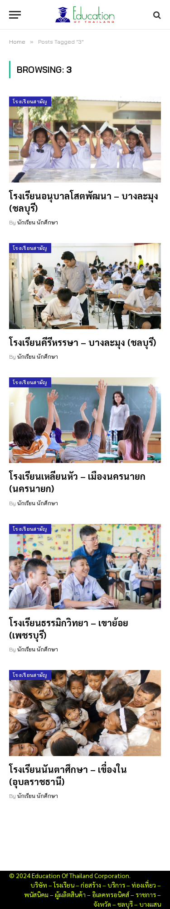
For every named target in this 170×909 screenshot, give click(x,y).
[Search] (156, 15)
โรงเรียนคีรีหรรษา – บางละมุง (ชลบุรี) (82, 342)
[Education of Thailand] (85, 15)
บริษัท (38, 885)
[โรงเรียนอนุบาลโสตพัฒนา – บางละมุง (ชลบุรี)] (85, 139)
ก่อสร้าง (91, 885)
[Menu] (15, 15)
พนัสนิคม (36, 894)
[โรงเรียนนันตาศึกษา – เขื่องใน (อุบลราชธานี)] (85, 713)
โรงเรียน (63, 885)
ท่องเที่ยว (143, 885)
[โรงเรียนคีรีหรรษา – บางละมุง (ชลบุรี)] (85, 286)
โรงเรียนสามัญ (30, 101)
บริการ (116, 885)
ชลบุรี (125, 904)
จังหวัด (102, 904)
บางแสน (150, 904)
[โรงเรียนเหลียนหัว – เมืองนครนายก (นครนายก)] (85, 420)
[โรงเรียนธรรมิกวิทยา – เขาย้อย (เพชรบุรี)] (85, 566)
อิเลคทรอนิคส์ (110, 894)
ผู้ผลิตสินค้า (70, 894)
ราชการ (146, 894)
